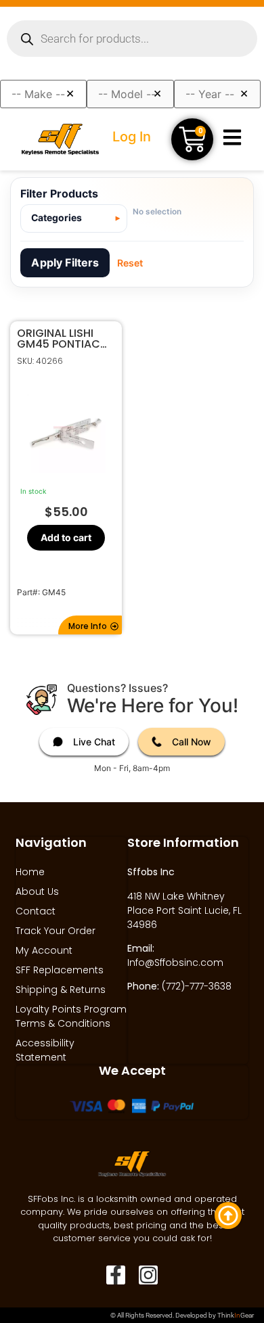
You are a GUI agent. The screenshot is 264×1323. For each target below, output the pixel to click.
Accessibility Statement (45, 1050)
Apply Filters (65, 262)
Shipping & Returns (61, 989)
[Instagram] (148, 1275)
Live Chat (94, 741)
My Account (44, 950)
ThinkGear (235, 1315)
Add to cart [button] (66, 537)
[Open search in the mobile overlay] (132, 39)
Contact (36, 911)
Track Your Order (55, 930)
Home (30, 872)
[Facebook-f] (115, 1275)
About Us (37, 891)
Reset (130, 263)
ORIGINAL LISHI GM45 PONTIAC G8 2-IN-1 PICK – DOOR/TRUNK (61, 339)
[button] (90, 625)
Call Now (191, 741)
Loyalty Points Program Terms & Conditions (71, 1016)
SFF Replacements (60, 970)
